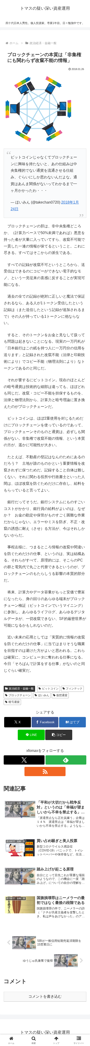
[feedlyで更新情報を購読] (65, 760)
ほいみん (43, 695)
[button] (81, 738)
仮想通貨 (61, 695)
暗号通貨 (14, 702)
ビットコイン (50, 688)
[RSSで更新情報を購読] (44, 771)
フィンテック (74, 688)
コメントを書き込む (45, 996)
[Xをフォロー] (24, 760)
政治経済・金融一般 (21, 688)
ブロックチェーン (20, 695)
